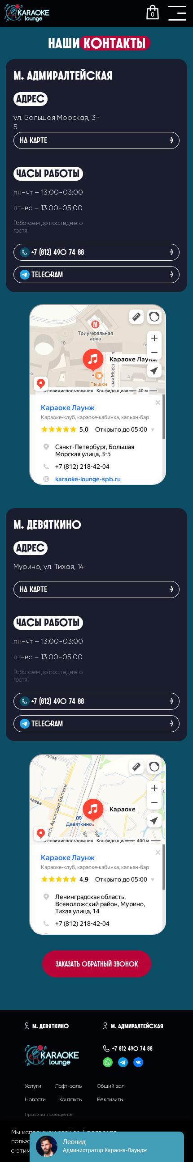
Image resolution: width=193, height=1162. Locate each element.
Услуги (33, 1086)
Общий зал (111, 1086)
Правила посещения (49, 1114)
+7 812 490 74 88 (132, 1048)
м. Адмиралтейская (137, 1026)
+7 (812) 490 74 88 (57, 701)
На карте (33, 589)
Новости (35, 1100)
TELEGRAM (47, 723)
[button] (96, 963)
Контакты (71, 1100)
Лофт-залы (69, 1086)
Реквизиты (110, 1100)
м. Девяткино (50, 1026)
